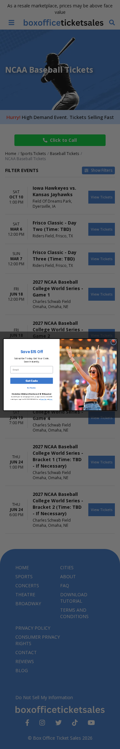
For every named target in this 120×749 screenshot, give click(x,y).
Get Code (31, 381)
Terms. (50, 399)
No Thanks (31, 388)
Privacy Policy (43, 399)
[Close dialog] (113, 341)
